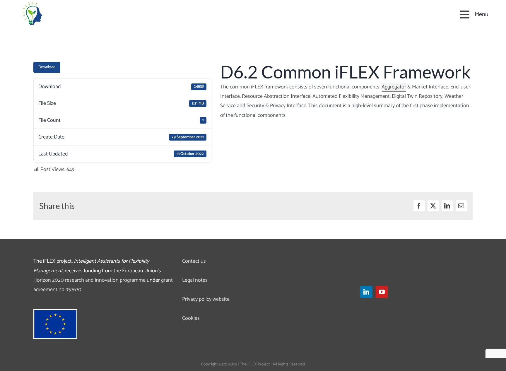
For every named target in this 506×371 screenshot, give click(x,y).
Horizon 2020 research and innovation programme (89, 280)
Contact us (194, 261)
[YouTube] (382, 292)
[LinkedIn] (366, 292)
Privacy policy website (206, 299)
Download (46, 67)
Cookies (191, 318)
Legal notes (195, 280)
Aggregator (394, 87)
